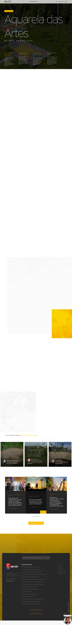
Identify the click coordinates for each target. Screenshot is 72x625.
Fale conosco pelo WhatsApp (37, 613)
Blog (59, 565)
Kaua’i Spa (60, 566)
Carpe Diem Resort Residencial (30, 589)
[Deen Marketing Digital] (64, 613)
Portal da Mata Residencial (29, 586)
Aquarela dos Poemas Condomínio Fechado (34, 574)
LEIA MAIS (13, 508)
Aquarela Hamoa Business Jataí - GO (32, 601)
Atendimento (60, 572)
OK (48, 557)
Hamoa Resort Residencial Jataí (30, 567)
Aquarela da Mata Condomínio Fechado (33, 599)
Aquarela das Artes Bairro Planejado (32, 581)
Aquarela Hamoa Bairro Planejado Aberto (33, 579)
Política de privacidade (62, 573)
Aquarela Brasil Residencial (29, 594)
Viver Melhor (60, 569)
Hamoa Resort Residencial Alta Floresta (33, 584)
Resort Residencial (27, 591)
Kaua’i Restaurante (61, 568)
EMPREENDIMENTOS (33, 1)
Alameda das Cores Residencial (30, 577)
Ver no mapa (33, 424)
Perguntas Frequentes (61, 570)
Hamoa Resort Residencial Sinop (31, 604)
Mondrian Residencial (27, 596)
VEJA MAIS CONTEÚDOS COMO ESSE (36, 523)
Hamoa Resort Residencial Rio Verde (32, 572)
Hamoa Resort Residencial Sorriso (31, 569)
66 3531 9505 (10, 581)
